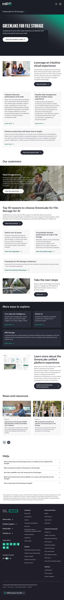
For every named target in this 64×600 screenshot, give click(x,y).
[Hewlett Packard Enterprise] (7, 4)
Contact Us (48, 532)
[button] (56, 4)
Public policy (28, 541)
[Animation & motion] (7, 558)
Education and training (51, 538)
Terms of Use (11, 587)
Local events (48, 520)
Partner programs (49, 576)
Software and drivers (30, 559)
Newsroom (47, 523)
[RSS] (7, 547)
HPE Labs (27, 526)
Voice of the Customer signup (53, 561)
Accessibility (27, 516)
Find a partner (48, 573)
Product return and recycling (32, 553)
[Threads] (14, 544)
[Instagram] (11, 544)
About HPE (27, 513)
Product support (28, 556)
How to (7, 519)
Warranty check (28, 563)
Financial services (49, 548)
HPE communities (49, 551)
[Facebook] (18, 544)
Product (8, 524)
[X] (7, 544)
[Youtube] (4, 547)
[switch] (6, 558)
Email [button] (7, 529)
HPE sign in (48, 558)
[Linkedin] (4, 544)
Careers (26, 520)
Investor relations (29, 534)
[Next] (8, 442)
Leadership (27, 537)
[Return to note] (43, 499)
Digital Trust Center (50, 535)
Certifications (48, 570)
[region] (32, 183)
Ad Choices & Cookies (21, 587)
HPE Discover (48, 516)
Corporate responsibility (31, 523)
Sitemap (30, 587)
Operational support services (32, 550)
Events (46, 513)
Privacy (4, 587)
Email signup (48, 541)
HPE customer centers (51, 554)
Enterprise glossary (50, 545)
